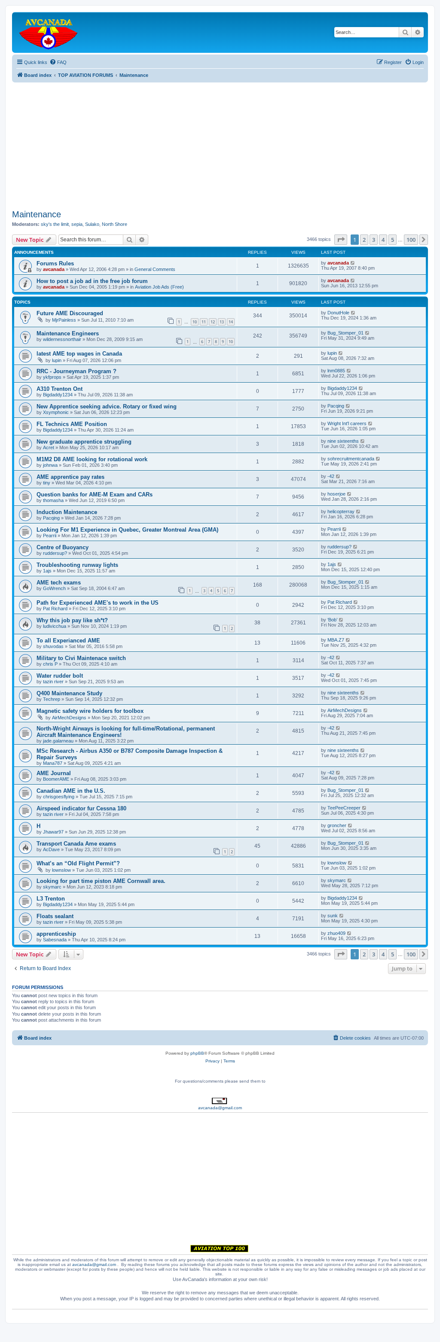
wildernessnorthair (62, 339)
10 (194, 322)
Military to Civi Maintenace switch (81, 658)
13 (222, 322)
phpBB (197, 1053)
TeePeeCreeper (344, 807)
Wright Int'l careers (347, 423)
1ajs (47, 570)
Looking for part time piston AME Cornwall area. (101, 881)
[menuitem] (58, 62)
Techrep (51, 699)
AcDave (51, 849)
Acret (48, 447)
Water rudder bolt (60, 676)
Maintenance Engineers (68, 333)
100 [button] (411, 239)
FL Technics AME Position (72, 424)
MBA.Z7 (335, 639)
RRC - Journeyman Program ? (76, 371)
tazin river (53, 681)
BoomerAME (56, 779)
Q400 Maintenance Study (69, 693)
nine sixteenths (343, 441)
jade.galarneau (58, 740)
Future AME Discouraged (70, 313)
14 (231, 322)
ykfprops (52, 377)
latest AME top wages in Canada (79, 353)
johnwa (50, 465)
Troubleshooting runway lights (77, 565)
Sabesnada (55, 939)
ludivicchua (54, 626)
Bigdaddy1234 (58, 394)
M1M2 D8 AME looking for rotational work (92, 459)
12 (213, 322)
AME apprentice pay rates (70, 477)
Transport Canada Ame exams (76, 843)
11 (204, 322)
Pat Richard (55, 608)
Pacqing (335, 405)
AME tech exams (59, 582)
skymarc (52, 886)
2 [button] (364, 239)
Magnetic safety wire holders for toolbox (90, 711)
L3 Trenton (51, 898)
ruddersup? (55, 553)
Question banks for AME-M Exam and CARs (95, 494)
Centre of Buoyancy (63, 547)
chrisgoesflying (58, 796)
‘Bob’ (332, 619)
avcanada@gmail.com (220, 1107)
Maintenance (36, 214)
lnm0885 (336, 370)
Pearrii (49, 535)
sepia (76, 224)
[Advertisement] (220, 142)
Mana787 (52, 763)
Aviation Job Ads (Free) (159, 286)
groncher (336, 825)
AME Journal (54, 773)
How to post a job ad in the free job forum (92, 281)
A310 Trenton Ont (59, 389)
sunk (332, 915)
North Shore (114, 224)
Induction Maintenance (67, 512)
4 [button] (383, 239)
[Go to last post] (353, 262)
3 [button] (373, 239)
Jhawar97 (53, 831)
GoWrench (54, 588)
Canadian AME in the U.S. (71, 791)
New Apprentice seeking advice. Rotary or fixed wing (107, 406)
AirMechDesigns (69, 717)
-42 (330, 476)
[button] (340, 239)
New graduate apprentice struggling (84, 441)
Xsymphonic (56, 412)
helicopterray (340, 511)
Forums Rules (55, 263)
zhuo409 (336, 933)
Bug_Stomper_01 (345, 332)
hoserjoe (336, 493)
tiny (46, 482)
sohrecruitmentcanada (350, 458)
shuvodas (53, 646)
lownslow (61, 870)
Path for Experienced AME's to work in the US (98, 602)
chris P (50, 663)
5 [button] (392, 239)
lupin (56, 360)
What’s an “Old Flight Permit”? (78, 863)
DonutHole (338, 312)
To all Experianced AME (68, 640)
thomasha (53, 500)
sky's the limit (55, 224)
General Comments (154, 269)
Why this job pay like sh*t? (72, 620)
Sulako (92, 224)
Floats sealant (55, 916)
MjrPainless (64, 320)
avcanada (53, 269)
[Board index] (49, 32)
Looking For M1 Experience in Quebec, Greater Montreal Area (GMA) (127, 529)
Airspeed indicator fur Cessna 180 (81, 808)
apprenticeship (56, 934)
